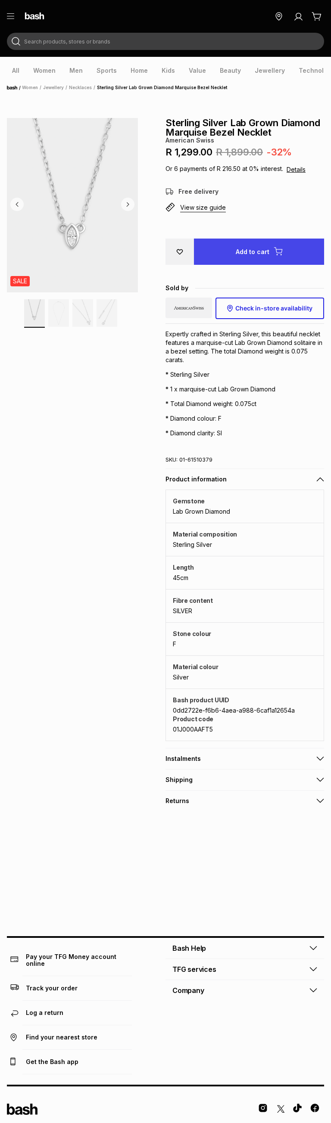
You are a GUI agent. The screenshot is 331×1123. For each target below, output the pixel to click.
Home (15, 88)
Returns (177, 800)
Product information (196, 479)
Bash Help (189, 948)
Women (30, 87)
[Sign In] (298, 16)
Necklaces (80, 87)
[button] (245, 207)
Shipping (179, 779)
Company (188, 990)
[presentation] (16, 71)
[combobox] (165, 41)
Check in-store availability (273, 308)
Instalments (183, 758)
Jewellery (53, 87)
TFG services (194, 969)
